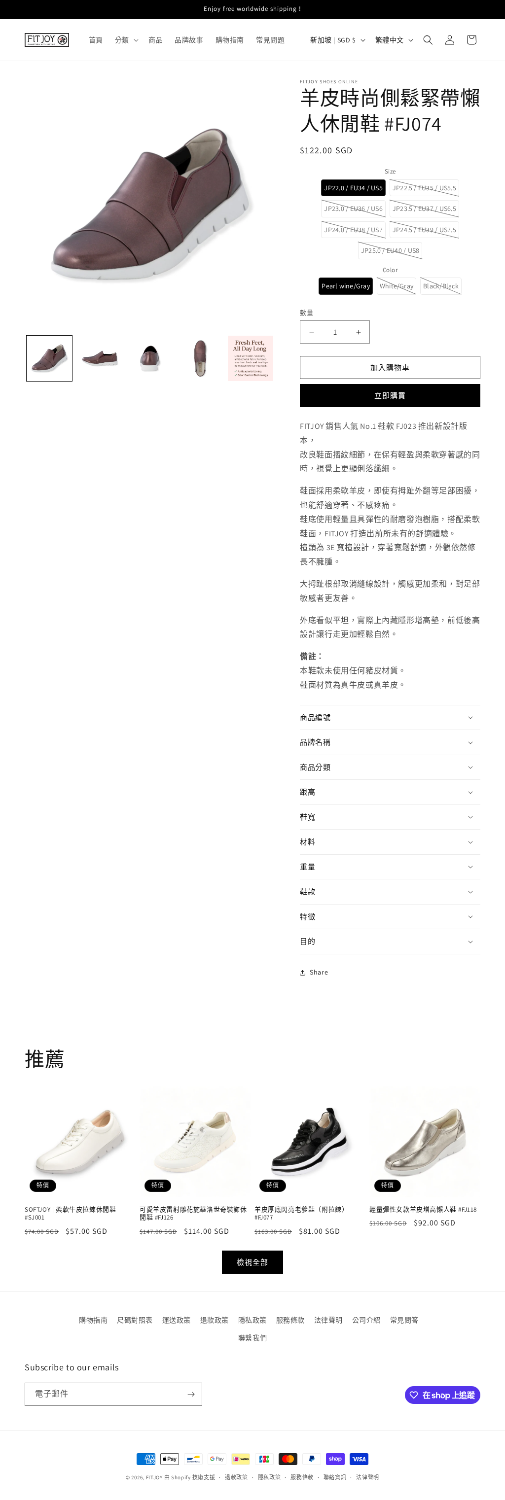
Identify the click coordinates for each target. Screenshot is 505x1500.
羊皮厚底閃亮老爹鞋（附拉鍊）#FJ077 (301, 1214)
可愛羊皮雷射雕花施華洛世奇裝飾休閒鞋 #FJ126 (193, 1214)
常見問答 (404, 1320)
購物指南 (93, 1320)
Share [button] (319, 972)
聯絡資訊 (335, 1477)
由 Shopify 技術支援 (190, 1477)
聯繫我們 (252, 1337)
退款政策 (214, 1320)
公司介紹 (366, 1320)
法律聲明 (328, 1320)
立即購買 (390, 395)
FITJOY (154, 1477)
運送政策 (176, 1320)
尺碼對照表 (135, 1320)
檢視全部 (252, 1262)
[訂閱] (191, 1394)
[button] (126, 40)
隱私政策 (252, 1320)
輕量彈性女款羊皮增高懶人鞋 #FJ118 (423, 1210)
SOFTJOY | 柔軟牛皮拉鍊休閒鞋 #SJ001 (70, 1214)
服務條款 (290, 1320)
